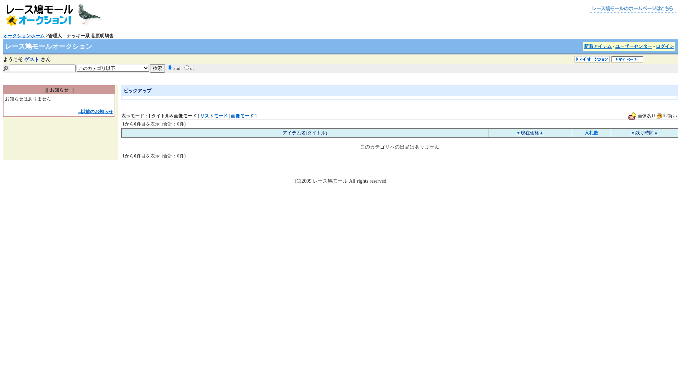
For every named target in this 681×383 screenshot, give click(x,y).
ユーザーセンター (633, 46)
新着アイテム (598, 46)
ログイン (665, 46)
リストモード (214, 115)
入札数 (591, 132)
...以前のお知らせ (95, 111)
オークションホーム (24, 35)
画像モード (242, 115)
